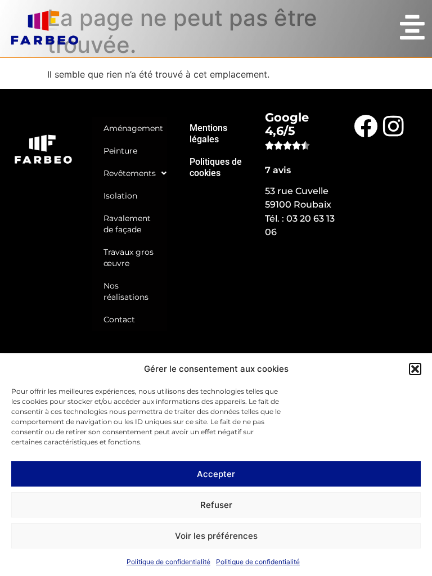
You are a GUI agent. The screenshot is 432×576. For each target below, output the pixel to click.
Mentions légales (208, 134)
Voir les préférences (216, 535)
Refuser (216, 505)
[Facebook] (365, 125)
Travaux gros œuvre (129, 257)
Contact (119, 319)
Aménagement (133, 128)
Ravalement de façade (127, 224)
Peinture (120, 151)
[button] (415, 369)
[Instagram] (394, 125)
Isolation (120, 196)
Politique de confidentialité (168, 561)
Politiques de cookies (216, 167)
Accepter (216, 474)
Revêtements (130, 173)
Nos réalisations (126, 291)
